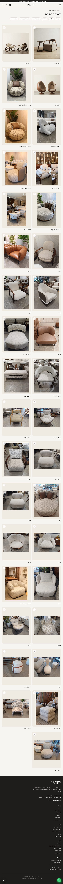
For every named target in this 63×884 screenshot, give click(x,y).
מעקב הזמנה (58, 850)
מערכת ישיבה (14, 19)
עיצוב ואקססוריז (57, 820)
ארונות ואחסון (58, 817)
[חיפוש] (2, 5)
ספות (60, 808)
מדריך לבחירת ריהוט (56, 831)
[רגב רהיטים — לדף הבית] (31, 5)
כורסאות (58, 19)
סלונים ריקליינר (36, 19)
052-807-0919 (57, 801)
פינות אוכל (58, 813)
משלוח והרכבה (57, 848)
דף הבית (59, 10)
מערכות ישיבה (58, 810)
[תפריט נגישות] (4, 880)
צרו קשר (59, 843)
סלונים (51, 19)
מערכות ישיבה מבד (24, 19)
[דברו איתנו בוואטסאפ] (59, 880)
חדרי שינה (59, 815)
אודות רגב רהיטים (57, 827)
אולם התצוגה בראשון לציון (55, 846)
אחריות (59, 834)
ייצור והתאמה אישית (56, 829)
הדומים (44, 19)
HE (6, 4)
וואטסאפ (49, 800)
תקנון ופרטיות (58, 853)
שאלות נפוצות (58, 836)
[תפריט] (60, 5)
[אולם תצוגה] (10, 5)
